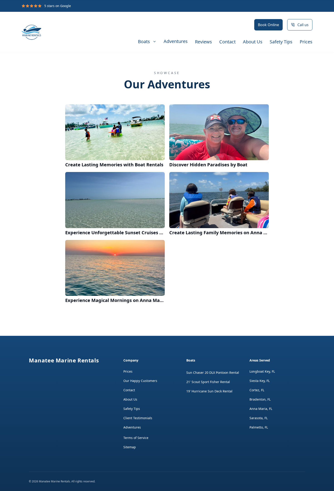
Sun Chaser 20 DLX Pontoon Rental (212, 372)
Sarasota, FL (258, 418)
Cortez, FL (256, 390)
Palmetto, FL (258, 427)
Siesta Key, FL (259, 381)
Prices (306, 42)
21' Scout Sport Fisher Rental (208, 382)
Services (147, 41)
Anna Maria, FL (260, 408)
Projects (176, 41)
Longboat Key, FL (262, 371)
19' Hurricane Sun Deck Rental (209, 391)
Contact (227, 42)
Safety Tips (281, 42)
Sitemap (129, 447)
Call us (303, 24)
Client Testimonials (137, 418)
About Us (252, 42)
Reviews (203, 42)
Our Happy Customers (140, 381)
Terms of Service (135, 438)
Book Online (268, 24)
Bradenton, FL (260, 399)
